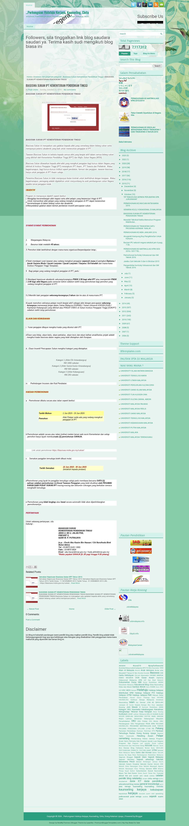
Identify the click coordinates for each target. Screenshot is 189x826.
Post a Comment (33, 620)
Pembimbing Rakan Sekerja (143, 739)
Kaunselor (136, 709)
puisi (132, 796)
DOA (137, 678)
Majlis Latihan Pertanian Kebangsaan (136, 719)
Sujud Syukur (130, 771)
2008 (124, 327)
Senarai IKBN (151, 769)
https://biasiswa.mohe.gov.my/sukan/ (68, 450)
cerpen (145, 779)
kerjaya (133, 793)
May (126, 281)
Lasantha (89, 823)
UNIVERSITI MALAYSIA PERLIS (133, 409)
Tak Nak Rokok (130, 773)
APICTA (145, 668)
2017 (124, 175)
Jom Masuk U (134, 707)
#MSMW (122, 666)
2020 (124, 163)
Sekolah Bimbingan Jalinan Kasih (149, 762)
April (126, 285)
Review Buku (150, 748)
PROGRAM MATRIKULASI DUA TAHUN (146, 726)
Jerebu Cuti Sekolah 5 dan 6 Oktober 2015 (141, 261)
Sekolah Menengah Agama (153, 766)
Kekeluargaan (147, 709)
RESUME (148, 745)
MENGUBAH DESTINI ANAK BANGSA (148, 716)
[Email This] (27, 567)
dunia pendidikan (153, 781)
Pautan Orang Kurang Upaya (142, 733)
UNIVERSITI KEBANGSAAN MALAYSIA (137, 423)
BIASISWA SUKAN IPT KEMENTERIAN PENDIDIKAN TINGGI (57, 85)
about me (123, 776)
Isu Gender (140, 702)
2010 (124, 319)
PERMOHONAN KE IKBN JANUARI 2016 (140, 232)
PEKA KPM (150, 724)
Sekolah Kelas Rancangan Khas (131, 766)
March (127, 289)
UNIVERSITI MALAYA (129, 432)
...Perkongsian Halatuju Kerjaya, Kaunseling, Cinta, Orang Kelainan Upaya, (72, 12)
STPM (154, 750)
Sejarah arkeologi (145, 759)
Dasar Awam (148, 678)
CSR (161, 673)
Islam (132, 702)
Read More (75, 583)
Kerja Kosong (158, 712)
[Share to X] (32, 567)
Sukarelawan (141, 771)
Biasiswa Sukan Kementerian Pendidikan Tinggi (83, 77)
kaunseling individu (154, 786)
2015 (124, 183)
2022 (124, 159)
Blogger (139, 816)
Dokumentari (124, 682)
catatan (152, 776)
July (126, 273)
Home (29, 5)
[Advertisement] (141, 486)
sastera (145, 797)
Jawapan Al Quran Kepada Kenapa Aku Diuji (137, 705)
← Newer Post (33, 609)
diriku (161, 779)
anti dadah (133, 776)
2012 (124, 311)
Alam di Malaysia (126, 670)
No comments (70, 90)
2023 (124, 155)
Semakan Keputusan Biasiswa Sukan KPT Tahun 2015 (60, 577)
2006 (124, 336)
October (127, 194)
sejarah (153, 796)
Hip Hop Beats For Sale (131, 823)
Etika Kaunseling (156, 685)
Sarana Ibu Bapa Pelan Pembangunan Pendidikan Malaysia (141, 755)
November (128, 190)
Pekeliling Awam (145, 736)
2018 (124, 171)
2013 (124, 307)
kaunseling (137, 786)
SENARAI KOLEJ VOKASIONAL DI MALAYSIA (142, 209)
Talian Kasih (142, 773)
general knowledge (149, 784)
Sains (133, 752)
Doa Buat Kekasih (155, 680)
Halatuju (142, 690)
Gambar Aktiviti (138, 687)
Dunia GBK (136, 682)
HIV (120, 690)
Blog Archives (149, 53)
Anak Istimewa (147, 670)
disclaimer (123, 781)
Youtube (160, 773)
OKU (133, 721)
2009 (124, 323)
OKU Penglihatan (138, 724)
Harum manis (135, 698)
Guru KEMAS (150, 687)
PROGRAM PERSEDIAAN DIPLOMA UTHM (134, 729)
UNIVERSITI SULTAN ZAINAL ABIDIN (136, 399)
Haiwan (133, 690)
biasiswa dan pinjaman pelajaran (48, 77)
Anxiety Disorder (143, 673)
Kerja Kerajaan (145, 712)
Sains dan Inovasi (143, 752)
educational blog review (129, 784)
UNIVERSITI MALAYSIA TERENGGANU (137, 437)
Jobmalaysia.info (137, 621)
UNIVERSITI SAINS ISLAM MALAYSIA (136, 390)
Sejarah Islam (140, 757)
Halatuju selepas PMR (142, 695)
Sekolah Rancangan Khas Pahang (132, 769)
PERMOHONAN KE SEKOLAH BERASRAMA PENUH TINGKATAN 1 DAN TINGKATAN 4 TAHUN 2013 (146, 129)
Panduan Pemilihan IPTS (146, 731)
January (127, 297)
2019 (124, 167)
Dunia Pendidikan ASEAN (153, 682)
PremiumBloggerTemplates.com (108, 823)
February (128, 293)
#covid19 (137, 666)
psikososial (124, 796)
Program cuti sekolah (141, 743)
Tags (135, 53)
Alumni (137, 670)
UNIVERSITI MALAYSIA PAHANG (134, 404)
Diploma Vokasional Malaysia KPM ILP (141, 679)
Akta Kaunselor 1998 (155, 668)
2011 (124, 315)
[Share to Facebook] (35, 567)
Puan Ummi (33, 90)
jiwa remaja (125, 786)
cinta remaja (153, 778)
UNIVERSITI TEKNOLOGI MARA (134, 375)
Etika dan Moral (125, 687)
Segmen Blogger (126, 757)
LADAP (130, 714)
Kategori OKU (125, 709)
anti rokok (144, 776)
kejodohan (123, 794)
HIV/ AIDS (126, 690)
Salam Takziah (157, 753)
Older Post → (110, 609)
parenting (159, 794)
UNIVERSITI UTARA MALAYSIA (133, 380)
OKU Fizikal (142, 721)
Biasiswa (154, 673)
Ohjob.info (134, 633)
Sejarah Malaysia (155, 757)
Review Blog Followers (133, 748)
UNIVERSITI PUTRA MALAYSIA (133, 428)
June (126, 277)
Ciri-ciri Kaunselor (142, 675)
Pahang (159, 728)
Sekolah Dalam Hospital (129, 764)
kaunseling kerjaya (132, 789)
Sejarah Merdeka (126, 759)
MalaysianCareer (135, 645)
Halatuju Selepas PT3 (145, 693)
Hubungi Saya (149, 698)
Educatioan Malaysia (126, 685)
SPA (130, 600)
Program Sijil (125, 743)
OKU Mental (153, 721)
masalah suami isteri (147, 794)
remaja (138, 796)
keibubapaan (156, 789)
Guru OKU (159, 687)
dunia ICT (135, 781)
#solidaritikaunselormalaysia (130, 668)
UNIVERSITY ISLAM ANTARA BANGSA (137, 371)
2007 (124, 332)
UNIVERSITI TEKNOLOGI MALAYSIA (135, 418)
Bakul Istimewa (125, 142)
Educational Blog (141, 684)
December (128, 186)
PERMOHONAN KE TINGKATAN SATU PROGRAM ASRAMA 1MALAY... (139, 227)
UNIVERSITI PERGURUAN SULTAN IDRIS (137, 385)
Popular (124, 53)
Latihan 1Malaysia (139, 714)
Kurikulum (123, 714)
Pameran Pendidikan (127, 731)
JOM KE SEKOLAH (155, 702)
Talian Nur (152, 773)
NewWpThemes (63, 823)
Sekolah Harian (146, 764)
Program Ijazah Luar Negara (151, 741)
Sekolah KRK (158, 764)
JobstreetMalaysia (136, 654)
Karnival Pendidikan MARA (152, 707)
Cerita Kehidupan (126, 675)
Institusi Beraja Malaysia (142, 700)
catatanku (137, 778)
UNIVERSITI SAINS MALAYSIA (133, 413)
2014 (124, 303)
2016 (124, 179)
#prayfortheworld (155, 666)
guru (161, 784)
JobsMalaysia (132, 607)
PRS (153, 729)
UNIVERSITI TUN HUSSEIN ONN (134, 394)
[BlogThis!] (29, 567)
